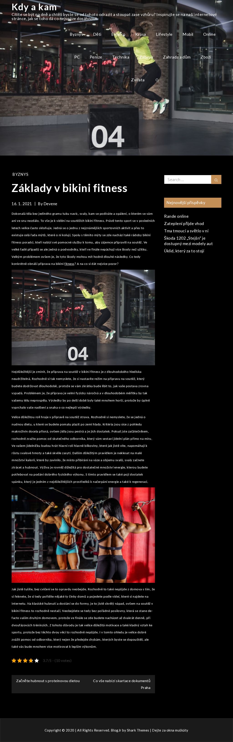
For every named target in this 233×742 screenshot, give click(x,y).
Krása (140, 34)
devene (50, 203)
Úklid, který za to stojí (184, 250)
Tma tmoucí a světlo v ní (186, 230)
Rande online (176, 216)
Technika (120, 56)
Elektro (118, 34)
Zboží (205, 56)
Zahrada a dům (177, 56)
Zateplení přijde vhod (184, 223)
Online (209, 34)
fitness (69, 264)
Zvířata (138, 79)
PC (77, 56)
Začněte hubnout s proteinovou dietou (48, 680)
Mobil (187, 34)
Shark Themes (138, 730)
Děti (97, 34)
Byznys (76, 34)
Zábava (146, 56)
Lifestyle (164, 34)
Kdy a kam (34, 6)
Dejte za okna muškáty (170, 730)
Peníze (96, 56)
